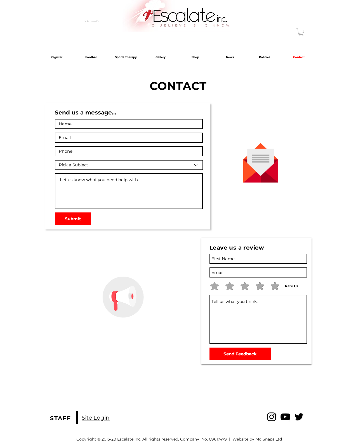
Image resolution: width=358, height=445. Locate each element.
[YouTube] (285, 417)
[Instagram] (271, 417)
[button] (300, 32)
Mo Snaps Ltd (268, 439)
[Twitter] (299, 417)
